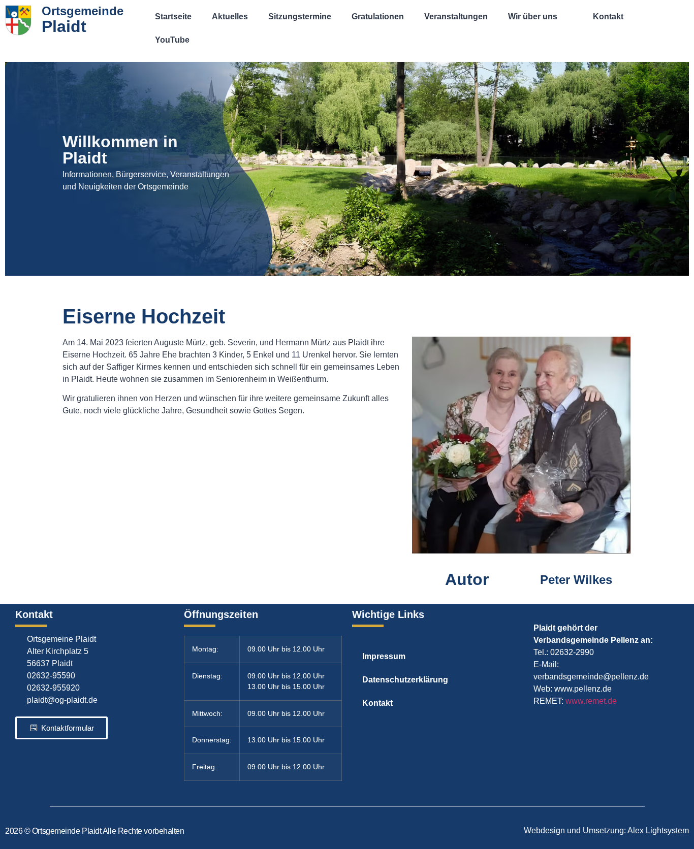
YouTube (172, 40)
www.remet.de (591, 701)
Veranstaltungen (456, 16)
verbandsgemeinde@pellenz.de (591, 676)
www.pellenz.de (583, 688)
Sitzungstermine (299, 16)
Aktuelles (230, 16)
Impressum (383, 656)
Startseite (173, 16)
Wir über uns (532, 16)
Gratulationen (378, 16)
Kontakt (608, 16)
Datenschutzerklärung (405, 679)
